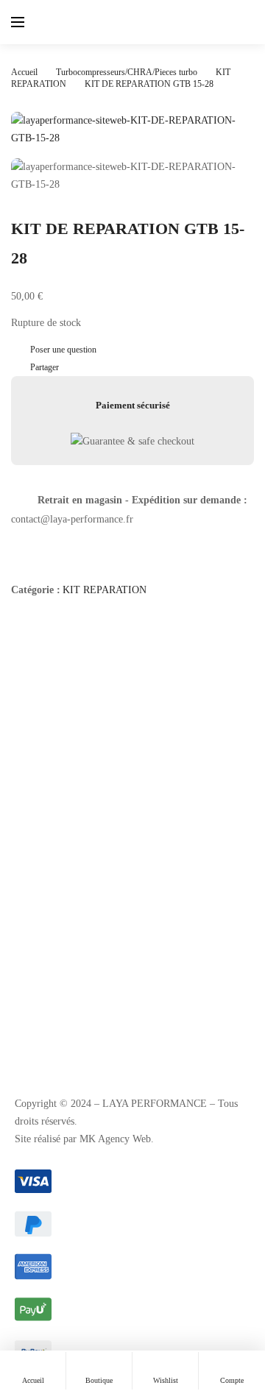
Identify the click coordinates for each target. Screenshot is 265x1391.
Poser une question (63, 349)
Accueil (24, 72)
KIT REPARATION (104, 589)
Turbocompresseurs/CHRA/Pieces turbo (126, 72)
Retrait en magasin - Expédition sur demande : (142, 500)
